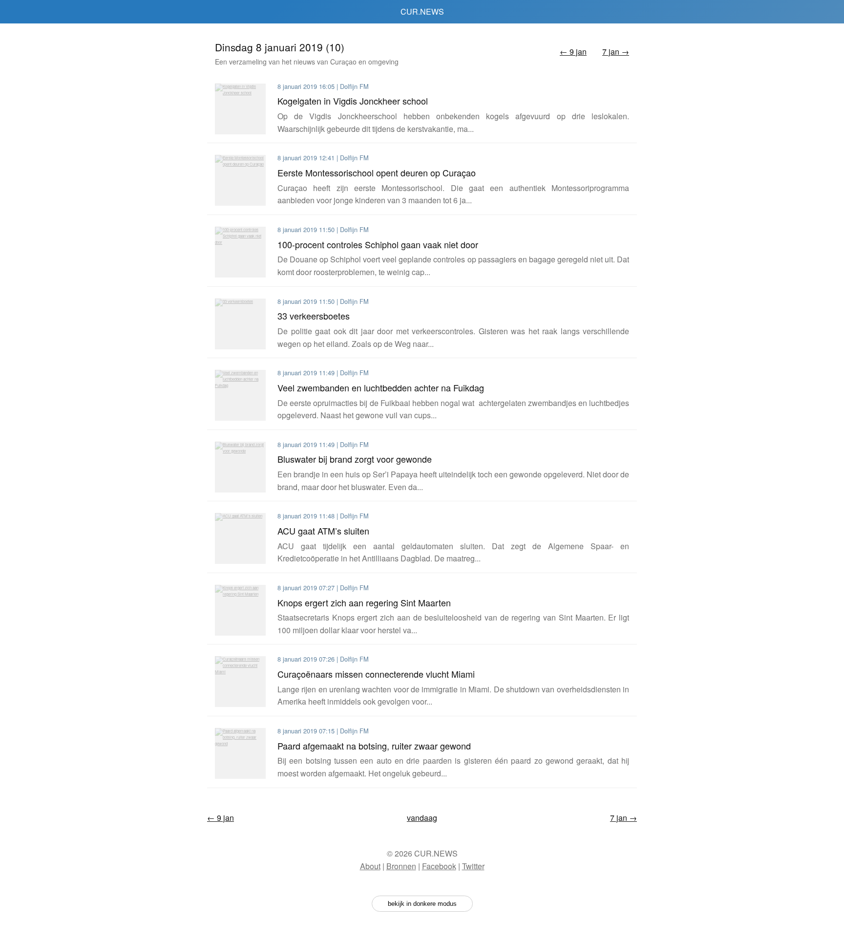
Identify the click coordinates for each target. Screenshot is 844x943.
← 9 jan (573, 51)
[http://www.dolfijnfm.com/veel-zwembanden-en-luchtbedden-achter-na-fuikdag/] (240, 395)
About (370, 866)
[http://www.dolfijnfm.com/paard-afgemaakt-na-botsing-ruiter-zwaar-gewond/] (240, 753)
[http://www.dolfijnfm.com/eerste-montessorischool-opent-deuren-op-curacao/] (240, 180)
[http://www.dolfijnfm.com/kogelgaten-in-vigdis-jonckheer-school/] (240, 109)
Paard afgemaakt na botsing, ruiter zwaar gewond (374, 745)
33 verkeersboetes (313, 315)
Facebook (439, 866)
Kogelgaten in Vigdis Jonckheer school (352, 100)
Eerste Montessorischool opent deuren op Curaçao (376, 172)
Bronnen (401, 866)
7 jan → (615, 51)
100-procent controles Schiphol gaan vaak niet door (377, 244)
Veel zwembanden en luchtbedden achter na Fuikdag (380, 387)
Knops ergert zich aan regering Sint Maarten (364, 602)
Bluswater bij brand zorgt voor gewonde (354, 458)
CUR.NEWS (422, 11)
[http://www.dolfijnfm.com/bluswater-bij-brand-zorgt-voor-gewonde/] (240, 467)
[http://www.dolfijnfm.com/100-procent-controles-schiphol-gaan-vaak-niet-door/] (240, 252)
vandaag (422, 817)
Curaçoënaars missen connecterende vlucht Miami (376, 673)
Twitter (473, 866)
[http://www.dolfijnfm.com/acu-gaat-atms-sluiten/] (240, 538)
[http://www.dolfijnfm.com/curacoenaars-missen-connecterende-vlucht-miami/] (240, 681)
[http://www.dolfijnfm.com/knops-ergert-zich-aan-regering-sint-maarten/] (240, 610)
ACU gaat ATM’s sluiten (323, 530)
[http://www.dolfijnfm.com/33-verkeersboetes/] (240, 324)
